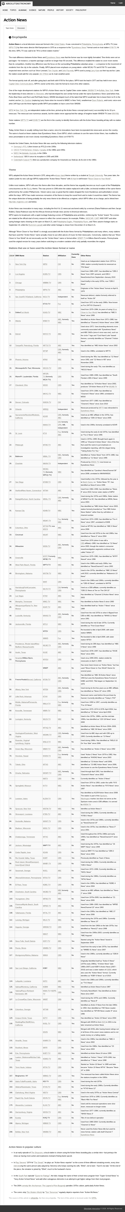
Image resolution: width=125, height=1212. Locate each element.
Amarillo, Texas (21, 1040)
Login (121, 3)
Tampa (18, 345)
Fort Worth (25, 312)
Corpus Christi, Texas (23, 1018)
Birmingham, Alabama (23, 573)
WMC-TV (46, 602)
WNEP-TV (82, 238)
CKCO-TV (18, 150)
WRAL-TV (47, 499)
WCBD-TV (47, 892)
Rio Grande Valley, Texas (25, 858)
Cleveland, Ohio (21, 385)
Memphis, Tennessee (23, 602)
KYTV (45, 786)
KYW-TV (112, 47)
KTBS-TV (46, 814)
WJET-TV (46, 1053)
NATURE (41, 10)
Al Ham (74, 179)
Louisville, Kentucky (23, 616)
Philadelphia (20, 290)
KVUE (45, 652)
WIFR (45, 1048)
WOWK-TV (47, 735)
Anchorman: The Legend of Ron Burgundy (48, 1186)
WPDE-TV (47, 906)
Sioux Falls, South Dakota (25, 941)
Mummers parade (35, 225)
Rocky (29, 189)
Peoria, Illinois (20, 948)
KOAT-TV (46, 607)
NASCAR (89, 218)
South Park (23, 1176)
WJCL (45, 871)
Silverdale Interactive (92, 1209)
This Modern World (34, 1192)
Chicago (18, 283)
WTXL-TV (47, 913)
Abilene (18, 1087)
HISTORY (60, 10)
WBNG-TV (47, 1076)
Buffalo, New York (106, 90)
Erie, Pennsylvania (22, 1053)
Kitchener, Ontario (31, 150)
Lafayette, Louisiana (23, 981)
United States (59, 44)
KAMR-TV (47, 1040)
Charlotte (18, 463)
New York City (21, 110)
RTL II (25, 147)
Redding (18, 1022)
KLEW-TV (47, 799)
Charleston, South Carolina (25, 892)
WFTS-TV (25, 120)
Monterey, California (29, 987)
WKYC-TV (47, 394)
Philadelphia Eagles (64, 222)
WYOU (45, 659)
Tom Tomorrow (51, 1192)
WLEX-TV (47, 719)
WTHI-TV (46, 1067)
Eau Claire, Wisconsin (32, 999)
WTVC (45, 837)
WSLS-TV (47, 742)
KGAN (45, 852)
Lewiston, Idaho (21, 799)
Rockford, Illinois (21, 1048)
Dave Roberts (97, 100)
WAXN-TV (47, 463)
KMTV (45, 779)
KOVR (45, 416)
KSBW (108, 970)
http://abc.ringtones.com (18, 202)
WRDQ (45, 409)
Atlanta (18, 321)
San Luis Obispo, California (25, 968)
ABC (59, 290)
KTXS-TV (46, 1087)
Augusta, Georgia (22, 927)
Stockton (28, 415)
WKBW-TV (92, 90)
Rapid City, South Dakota (25, 1098)
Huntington (19, 733)
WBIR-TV (46, 711)
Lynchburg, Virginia (22, 743)
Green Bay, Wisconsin (23, 749)
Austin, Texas (20, 652)
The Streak (38, 1162)
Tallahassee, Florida (23, 913)
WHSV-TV (47, 1112)
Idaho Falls (19, 1081)
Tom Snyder (53, 71)
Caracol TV (27, 160)
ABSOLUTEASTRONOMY (18, 4)
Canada (43, 150)
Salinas (18, 987)
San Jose (19, 297)
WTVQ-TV (47, 728)
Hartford (18, 490)
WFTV (101, 408)
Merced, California (34, 679)
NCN (104, 1022)
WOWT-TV (47, 773)
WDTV (45, 1093)
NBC (59, 312)
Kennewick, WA (21, 994)
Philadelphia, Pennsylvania (92, 44)
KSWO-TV (47, 1059)
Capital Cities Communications (21, 84)
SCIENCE (32, 10)
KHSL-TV (46, 1023)
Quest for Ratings (42, 1176)
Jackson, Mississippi (23, 845)
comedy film (26, 1186)
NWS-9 (17, 153)
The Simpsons (37, 1153)
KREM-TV (87, 804)
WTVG (45, 764)
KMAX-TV (47, 425)
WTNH (45, 490)
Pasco (23, 991)
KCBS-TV (46, 274)
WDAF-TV (47, 521)
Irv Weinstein (39, 94)
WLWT (45, 535)
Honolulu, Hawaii (21, 756)
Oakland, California (34, 297)
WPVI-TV (12, 47)
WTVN (45, 526)
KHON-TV (47, 756)
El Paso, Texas (21, 885)
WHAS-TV (47, 616)
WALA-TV (46, 704)
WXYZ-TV (47, 334)
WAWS (45, 638)
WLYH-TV (47, 589)
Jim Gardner (26, 100)
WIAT (45, 582)
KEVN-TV (46, 1098)
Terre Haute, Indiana (23, 1067)
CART (96, 218)
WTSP (45, 351)
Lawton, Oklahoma (22, 1057)
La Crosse (19, 999)
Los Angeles (20, 274)
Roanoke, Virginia (22, 740)
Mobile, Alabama (21, 702)
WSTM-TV (47, 809)
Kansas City (20, 511)
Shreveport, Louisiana (23, 814)
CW (59, 264)
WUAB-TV (113, 387)
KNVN (45, 1032)
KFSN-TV (46, 679)
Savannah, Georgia (22, 871)
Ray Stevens (21, 1162)
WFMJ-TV (47, 899)
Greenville (19, 558)
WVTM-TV (47, 573)
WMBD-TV (47, 948)
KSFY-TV (46, 941)
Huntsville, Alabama (23, 821)
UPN (59, 425)
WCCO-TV (47, 368)
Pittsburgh (19, 445)
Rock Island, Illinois (22, 862)
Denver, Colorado (22, 402)
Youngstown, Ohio (22, 899)
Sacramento (20, 415)
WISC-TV (46, 828)
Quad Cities (24, 865)
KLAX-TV (46, 1105)
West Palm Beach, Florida (25, 565)
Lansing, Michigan (22, 920)
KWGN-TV (47, 402)
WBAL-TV (47, 456)
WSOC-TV (95, 462)
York (25, 587)
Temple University (96, 175)
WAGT (45, 934)
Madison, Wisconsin (23, 828)
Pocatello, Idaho (30, 1081)
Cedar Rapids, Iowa (23, 852)
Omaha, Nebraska (22, 773)
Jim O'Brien (44, 74)
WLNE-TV (47, 645)
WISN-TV (46, 546)
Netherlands (18, 156)
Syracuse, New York (23, 809)
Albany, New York (22, 689)
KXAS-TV (46, 312)
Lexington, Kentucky (23, 719)
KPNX (45, 360)
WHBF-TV (47, 863)
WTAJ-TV (46, 878)
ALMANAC (23, 10)
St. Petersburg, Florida (30, 345)
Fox (59, 304)
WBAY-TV (46, 749)
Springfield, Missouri (23, 786)
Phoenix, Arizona (21, 360)
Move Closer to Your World (99, 179)
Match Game (88, 482)
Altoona (18, 878)
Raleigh (18, 499)
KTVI (45, 433)
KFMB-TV (47, 482)
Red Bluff (25, 1022)
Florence (18, 904)
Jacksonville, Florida (23, 624)
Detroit (18, 334)
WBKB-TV (47, 1123)
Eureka (18, 1118)
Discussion (21, 28)
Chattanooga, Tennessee (25, 837)
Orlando (18, 409)
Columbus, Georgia (22, 1009)
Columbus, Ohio (21, 528)
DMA (11, 256)
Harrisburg (19, 587)
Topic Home (10, 28)
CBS (59, 274)
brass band (60, 175)
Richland (30, 991)
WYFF (45, 556)
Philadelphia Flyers (80, 222)
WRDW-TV (47, 927)
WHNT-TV (47, 821)
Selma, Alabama (32, 955)
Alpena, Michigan (22, 1123)
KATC (45, 981)
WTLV (45, 624)
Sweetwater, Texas (29, 1087)
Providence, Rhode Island (25, 644)
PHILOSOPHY (81, 10)
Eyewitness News (79, 47)
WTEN (45, 689)
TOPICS (13, 10)
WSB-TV (46, 321)
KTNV (45, 596)
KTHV (45, 697)
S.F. (24, 297)
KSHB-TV (37, 120)
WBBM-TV (47, 283)
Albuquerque (20, 606)
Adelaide (25, 153)
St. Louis (18, 433)
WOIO (45, 385)
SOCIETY (69, 10)
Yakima (18, 991)
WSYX (45, 529)
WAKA (45, 955)
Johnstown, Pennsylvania (31, 878)
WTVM (45, 1009)
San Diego (19, 482)
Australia (32, 153)
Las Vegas (19, 596)
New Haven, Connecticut (31, 490)
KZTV (45, 1018)
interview (17, 1166)
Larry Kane (95, 71)
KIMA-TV (46, 991)
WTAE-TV (47, 445)
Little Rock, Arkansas (23, 697)
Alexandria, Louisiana (23, 1105)
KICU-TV (46, 297)
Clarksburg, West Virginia (25, 1093)
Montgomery (20, 955)
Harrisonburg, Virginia (23, 1112)
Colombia (17, 160)
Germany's (18, 147)
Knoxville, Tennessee (23, 711)
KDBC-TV (46, 885)
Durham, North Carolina (31, 499)
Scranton (18, 658)
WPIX (11, 110)
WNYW (115, 113)
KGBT (45, 858)
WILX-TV (46, 920)
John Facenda (67, 71)
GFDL (94, 1198)
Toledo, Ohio (20, 764)
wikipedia (34, 1198)
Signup (112, 3)
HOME (5, 10)
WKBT (45, 999)
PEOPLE (50, 10)
